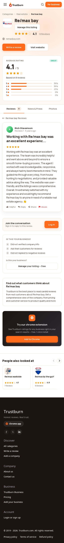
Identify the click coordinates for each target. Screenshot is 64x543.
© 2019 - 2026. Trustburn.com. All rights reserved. (29, 530)
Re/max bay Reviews (16, 118)
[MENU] (5, 4)
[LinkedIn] (19, 431)
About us (8, 471)
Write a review (11, 450)
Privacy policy (10, 536)
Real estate (22, 14)
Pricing (7, 496)
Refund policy (46, 536)
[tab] (14, 109)
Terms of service (28, 536)
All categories (11, 446)
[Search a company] (42, 4)
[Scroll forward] (59, 360)
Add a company (12, 455)
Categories (7, 14)
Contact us (9, 476)
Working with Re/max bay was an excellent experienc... (30, 138)
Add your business (13, 501)
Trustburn (13, 411)
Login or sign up (12, 517)
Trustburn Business (13, 492)
